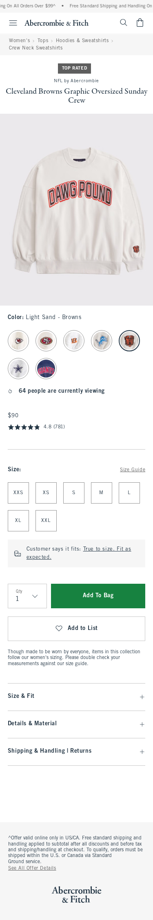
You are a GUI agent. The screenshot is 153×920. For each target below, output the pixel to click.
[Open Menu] (10, 23)
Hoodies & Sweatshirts (82, 40)
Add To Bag (98, 595)
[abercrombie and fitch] (56, 22)
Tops (43, 40)
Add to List (83, 628)
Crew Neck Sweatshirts (36, 48)
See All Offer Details (32, 868)
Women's (19, 40)
